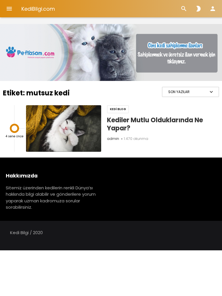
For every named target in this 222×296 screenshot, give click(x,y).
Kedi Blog (118, 109)
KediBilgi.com (38, 8)
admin (113, 138)
